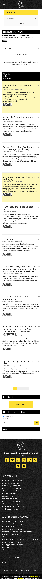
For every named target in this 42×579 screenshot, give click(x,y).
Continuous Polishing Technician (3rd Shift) (17, 532)
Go (37, 423)
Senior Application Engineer (12, 542)
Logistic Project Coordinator (12, 529)
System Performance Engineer (13, 550)
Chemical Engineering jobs (12, 504)
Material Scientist (9, 526)
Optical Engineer (8, 547)
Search (21, 23)
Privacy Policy (25, 571)
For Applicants (9, 416)
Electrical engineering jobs (12, 483)
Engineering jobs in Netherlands (14, 491)
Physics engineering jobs (11, 486)
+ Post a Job (21, 404)
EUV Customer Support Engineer (14, 524)
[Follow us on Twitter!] (12, 460)
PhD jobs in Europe (9, 493)
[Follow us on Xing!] (18, 466)
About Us (14, 571)
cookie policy (34, 576)
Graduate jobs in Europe (11, 499)
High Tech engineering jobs (12, 509)
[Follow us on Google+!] (24, 460)
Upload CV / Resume (10, 496)
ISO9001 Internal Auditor (11, 534)
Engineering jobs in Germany (12, 488)
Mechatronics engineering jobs (13, 506)
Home (6, 571)
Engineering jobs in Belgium (12, 501)
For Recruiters (9, 419)
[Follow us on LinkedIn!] (18, 460)
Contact (35, 571)
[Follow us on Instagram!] (24, 466)
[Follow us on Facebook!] (7, 460)
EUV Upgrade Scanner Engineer (13, 545)
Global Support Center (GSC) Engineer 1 (16, 521)
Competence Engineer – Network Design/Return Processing (21, 539)
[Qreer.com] (21, 4)
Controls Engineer (9, 537)
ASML (5, 562)
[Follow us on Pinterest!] (35, 460)
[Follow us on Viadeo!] (29, 460)
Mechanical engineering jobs (12, 480)
